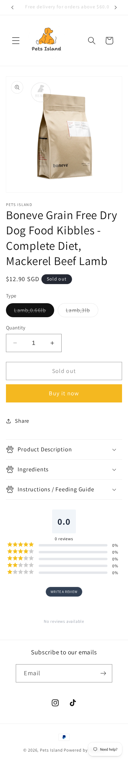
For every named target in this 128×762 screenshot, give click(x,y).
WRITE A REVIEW (64, 591)
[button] (15, 40)
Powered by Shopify (84, 750)
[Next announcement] (115, 7)
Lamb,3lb (82, 311)
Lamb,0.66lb (34, 311)
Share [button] (22, 420)
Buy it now (64, 393)
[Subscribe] (103, 673)
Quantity (16, 327)
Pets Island (51, 750)
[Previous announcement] (12, 7)
